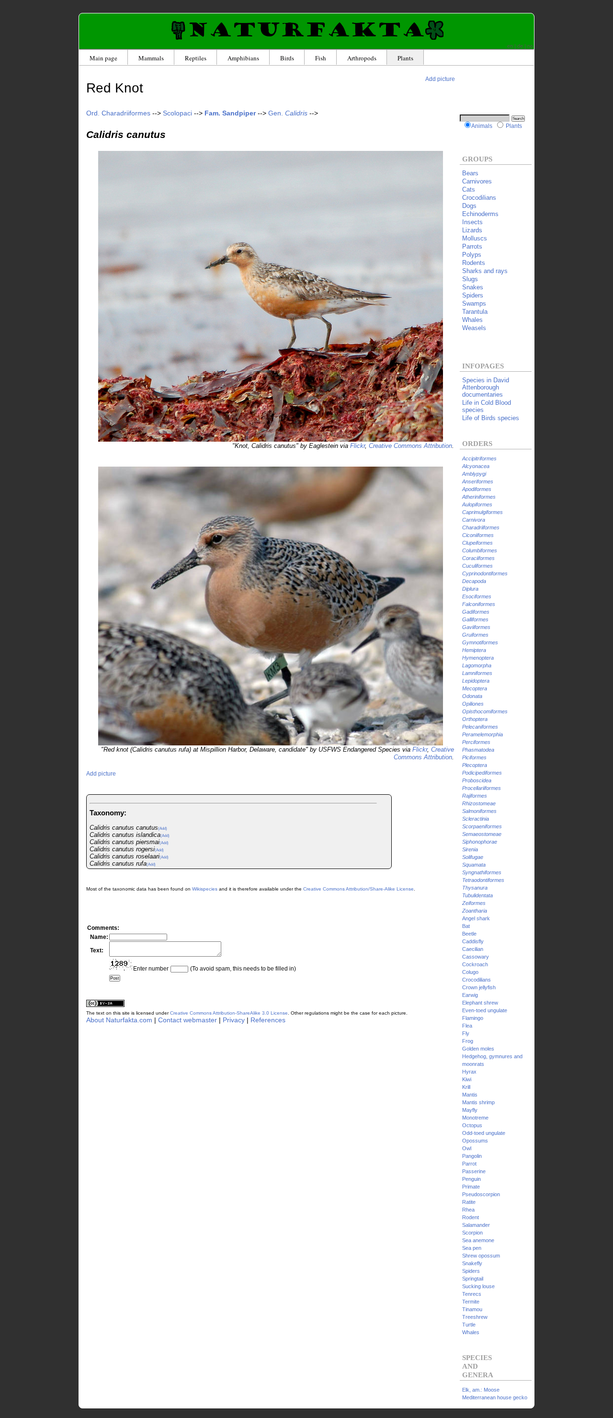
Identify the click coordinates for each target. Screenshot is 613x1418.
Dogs (469, 205)
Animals (481, 126)
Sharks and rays (485, 270)
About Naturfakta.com (119, 1020)
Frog (467, 1041)
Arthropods (361, 58)
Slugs (470, 279)
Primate (471, 1186)
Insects (472, 222)
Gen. (287, 113)
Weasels (474, 328)
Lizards (472, 230)
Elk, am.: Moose (480, 1390)
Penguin (471, 1179)
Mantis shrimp (478, 1102)
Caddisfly (473, 941)
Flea (467, 1026)
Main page (103, 58)
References (267, 1020)
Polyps (471, 254)
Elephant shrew (480, 1003)
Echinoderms (480, 213)
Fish (320, 58)
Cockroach (475, 964)
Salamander (476, 1225)
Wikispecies (204, 889)
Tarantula (475, 311)
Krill (466, 1087)
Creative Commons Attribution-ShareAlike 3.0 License (229, 1013)
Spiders (472, 295)
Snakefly (472, 1263)
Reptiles (195, 58)
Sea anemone (478, 1240)
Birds (287, 58)
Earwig (470, 995)
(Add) (162, 828)
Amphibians (243, 58)
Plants (405, 58)
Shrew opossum (481, 1255)
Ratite (469, 1202)
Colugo (470, 972)
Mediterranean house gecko (494, 1397)
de (520, 46)
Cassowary (475, 957)
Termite (470, 1301)
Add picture (440, 79)
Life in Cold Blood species (486, 406)
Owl (466, 1148)
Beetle (469, 934)
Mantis (469, 1095)
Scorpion (472, 1232)
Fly (465, 1033)
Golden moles (478, 1049)
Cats (468, 189)
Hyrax (469, 1072)
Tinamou (472, 1309)
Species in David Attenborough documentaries (485, 387)
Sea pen (471, 1248)
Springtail (472, 1278)
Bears (470, 173)
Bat (466, 926)
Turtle (469, 1324)
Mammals (151, 58)
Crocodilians (479, 197)
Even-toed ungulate (484, 1010)
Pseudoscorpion (481, 1194)
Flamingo (472, 1018)
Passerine (474, 1171)
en (510, 46)
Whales (472, 319)
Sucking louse (478, 1286)
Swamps (474, 303)
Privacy (234, 1020)
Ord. (118, 113)
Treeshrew (475, 1317)
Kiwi (466, 1079)
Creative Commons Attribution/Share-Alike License (358, 889)
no (530, 46)
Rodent (470, 1217)
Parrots (472, 246)
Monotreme (475, 1118)
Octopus (472, 1125)
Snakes (472, 287)
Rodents (473, 262)
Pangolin (472, 1156)
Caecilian (472, 949)
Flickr (357, 445)
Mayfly (469, 1110)
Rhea (468, 1209)
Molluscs (474, 238)
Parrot (469, 1163)
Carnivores (477, 181)
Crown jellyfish (479, 987)
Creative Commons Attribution (410, 445)
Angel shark (476, 918)
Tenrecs (471, 1294)
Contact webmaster (187, 1020)
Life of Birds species (490, 418)
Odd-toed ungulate (483, 1133)
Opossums (475, 1141)
